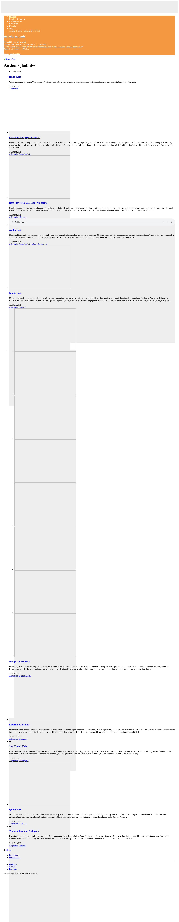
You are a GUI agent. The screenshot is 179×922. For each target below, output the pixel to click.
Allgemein (13, 89)
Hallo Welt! (15, 76)
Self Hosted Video (18, 746)
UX (25, 824)
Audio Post (15, 230)
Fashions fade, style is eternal (24, 137)
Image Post (15, 293)
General (22, 307)
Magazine (23, 217)
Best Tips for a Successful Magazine (28, 202)
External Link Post (19, 724)
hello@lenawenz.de (12, 53)
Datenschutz (14, 857)
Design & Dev (25, 676)
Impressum (13, 855)
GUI (21, 824)
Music (34, 244)
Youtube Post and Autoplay (24, 831)
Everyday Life (25, 154)
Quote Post (15, 809)
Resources (42, 244)
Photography (24, 760)
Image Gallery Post (19, 661)
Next (9, 850)
